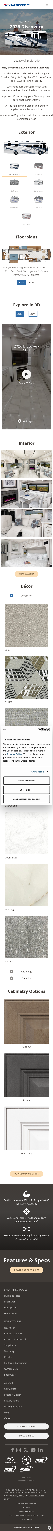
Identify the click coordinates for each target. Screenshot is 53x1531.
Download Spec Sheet (26, 1270)
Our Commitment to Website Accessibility (26, 1515)
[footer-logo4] (42, 1456)
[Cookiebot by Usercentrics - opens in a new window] (38, 730)
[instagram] (18, 1450)
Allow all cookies (26, 780)
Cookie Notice (26, 1519)
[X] (26, 1450)
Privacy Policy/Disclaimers (26, 1503)
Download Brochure (26, 1173)
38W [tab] (31, 282)
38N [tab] (21, 282)
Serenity (26, 978)
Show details (37, 771)
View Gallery (26, 573)
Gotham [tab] (14, 191)
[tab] (26, 595)
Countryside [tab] (14, 174)
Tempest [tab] (26, 224)
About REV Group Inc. (26, 1480)
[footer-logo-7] (26, 1465)
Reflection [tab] (14, 207)
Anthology (26, 971)
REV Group (26, 1478)
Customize (25, 789)
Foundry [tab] (38, 174)
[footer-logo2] (11, 1456)
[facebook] (12, 1450)
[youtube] (33, 1450)
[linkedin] (40, 1450)
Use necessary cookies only (26, 799)
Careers (26, 1507)
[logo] (11, 1465)
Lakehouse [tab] (38, 191)
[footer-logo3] (26, 1456)
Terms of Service (36, 1495)
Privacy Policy (14, 754)
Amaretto (26, 595)
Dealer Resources (26, 1511)
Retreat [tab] (39, 207)
